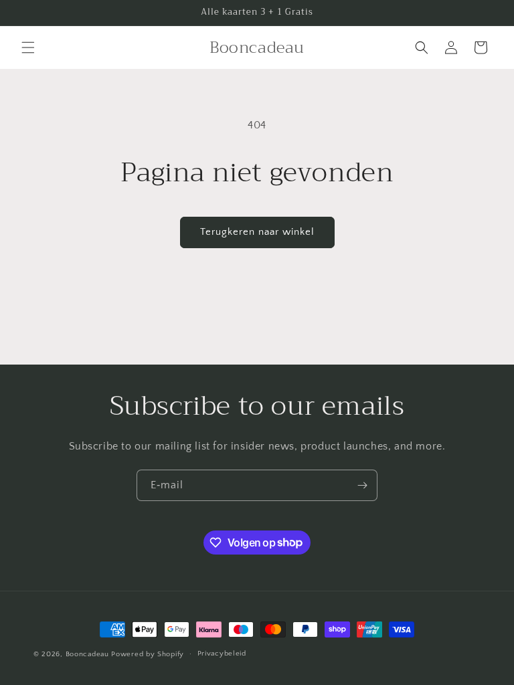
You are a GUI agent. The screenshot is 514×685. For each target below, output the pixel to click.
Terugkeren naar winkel (257, 231)
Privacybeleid (221, 654)
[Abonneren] (362, 485)
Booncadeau (87, 654)
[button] (28, 47)
